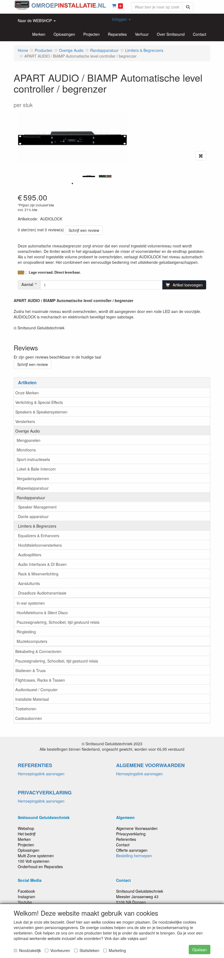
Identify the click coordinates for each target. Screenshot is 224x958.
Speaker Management (37, 507)
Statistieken (89, 950)
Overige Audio (27, 431)
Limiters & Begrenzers (37, 526)
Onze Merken (27, 392)
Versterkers (25, 421)
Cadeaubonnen (28, 718)
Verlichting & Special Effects (39, 402)
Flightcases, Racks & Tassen (40, 680)
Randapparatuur (31, 497)
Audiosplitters (29, 554)
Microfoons (26, 450)
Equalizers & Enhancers (38, 535)
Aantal (27, 284)
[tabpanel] (88, 176)
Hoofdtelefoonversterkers (40, 545)
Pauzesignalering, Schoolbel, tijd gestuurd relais (58, 622)
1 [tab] (72, 183)
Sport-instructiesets (33, 459)
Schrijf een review (84, 230)
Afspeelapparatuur (33, 488)
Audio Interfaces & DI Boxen (42, 564)
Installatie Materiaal (32, 699)
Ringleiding (26, 631)
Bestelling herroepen (134, 855)
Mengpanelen (28, 440)
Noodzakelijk (30, 950)
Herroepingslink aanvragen (41, 773)
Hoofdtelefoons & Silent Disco (42, 612)
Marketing (117, 950)
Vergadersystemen (33, 478)
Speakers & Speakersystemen (41, 412)
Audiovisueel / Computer (36, 689)
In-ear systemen (31, 603)
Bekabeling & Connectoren (38, 651)
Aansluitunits (29, 583)
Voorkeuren (60, 950)
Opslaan (199, 949)
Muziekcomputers (32, 641)
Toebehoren (25, 708)
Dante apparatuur (33, 516)
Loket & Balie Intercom (36, 469)
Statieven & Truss (30, 670)
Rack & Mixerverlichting (38, 573)
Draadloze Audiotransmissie (42, 593)
